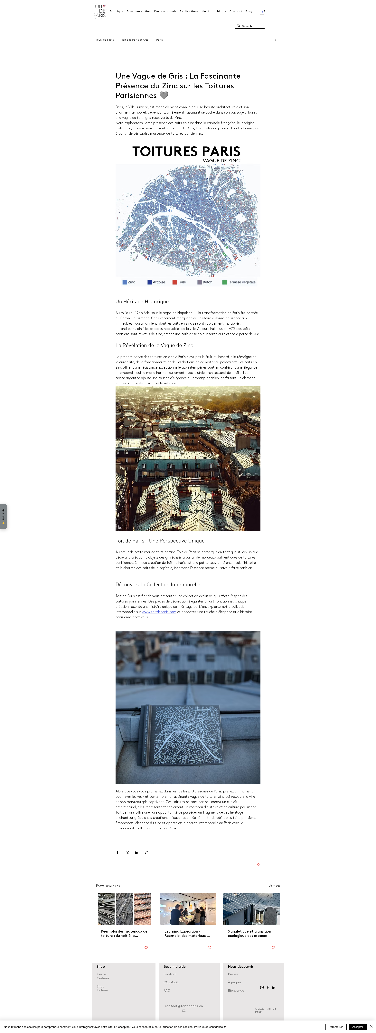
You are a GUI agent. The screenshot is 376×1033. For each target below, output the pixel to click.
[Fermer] (371, 1027)
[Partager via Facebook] (117, 852)
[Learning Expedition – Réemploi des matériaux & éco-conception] (188, 909)
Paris (159, 40)
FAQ (167, 990)
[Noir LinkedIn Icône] (273, 987)
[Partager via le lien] (146, 852)
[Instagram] (262, 987)
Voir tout (274, 885)
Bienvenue (236, 990)
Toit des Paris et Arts (135, 40)
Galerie (102, 990)
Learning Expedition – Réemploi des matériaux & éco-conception (186, 934)
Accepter (357, 1027)
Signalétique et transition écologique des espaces (249, 934)
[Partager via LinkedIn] (136, 852)
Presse (233, 974)
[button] (262, 11)
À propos (235, 982)
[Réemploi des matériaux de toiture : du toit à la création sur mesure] (124, 909)
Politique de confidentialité (210, 1027)
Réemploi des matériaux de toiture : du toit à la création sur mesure (124, 934)
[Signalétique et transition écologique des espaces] (251, 909)
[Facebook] (268, 987)
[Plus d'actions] (258, 66)
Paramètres (336, 1027)
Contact (170, 974)
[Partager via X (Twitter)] (127, 852)
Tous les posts (105, 40)
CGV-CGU (171, 982)
